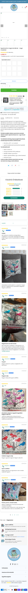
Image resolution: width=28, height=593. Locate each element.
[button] (4, 52)
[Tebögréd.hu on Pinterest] (13, 564)
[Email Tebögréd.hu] (17, 564)
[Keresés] (22, 7)
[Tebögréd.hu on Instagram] (15, 564)
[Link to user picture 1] (14, 266)
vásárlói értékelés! (20, 536)
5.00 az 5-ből (17, 184)
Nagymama (10, 520)
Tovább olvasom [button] (6, 351)
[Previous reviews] (2, 100)
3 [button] (14, 515)
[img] (5, 228)
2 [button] (12, 515)
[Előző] (2, 25)
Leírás (2, 118)
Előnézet (14, 81)
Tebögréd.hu (15, 586)
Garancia (16, 118)
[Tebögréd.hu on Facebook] (11, 564)
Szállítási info (9, 118)
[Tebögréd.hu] (14, 7)
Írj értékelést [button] (14, 198)
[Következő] (26, 25)
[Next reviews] (26, 100)
